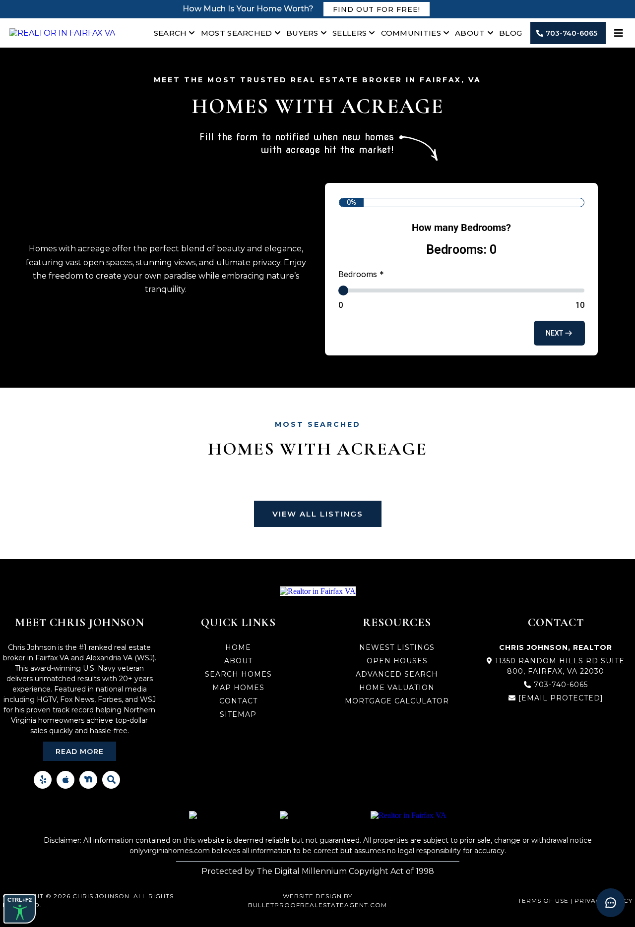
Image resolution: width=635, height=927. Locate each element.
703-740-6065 (561, 684)
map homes (238, 687)
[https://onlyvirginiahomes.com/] (62, 33)
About (470, 33)
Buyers (302, 33)
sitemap (238, 714)
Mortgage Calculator (397, 700)
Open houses (397, 660)
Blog (510, 33)
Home (238, 647)
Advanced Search (397, 674)
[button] (559, 333)
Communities (411, 33)
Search (170, 33)
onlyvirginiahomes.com (169, 850)
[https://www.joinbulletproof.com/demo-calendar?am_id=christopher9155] (408, 815)
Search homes (238, 674)
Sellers (349, 33)
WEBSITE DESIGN (312, 896)
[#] (620, 33)
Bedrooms (361, 274)
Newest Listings (397, 647)
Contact (238, 700)
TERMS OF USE (543, 900)
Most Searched (236, 33)
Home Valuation (397, 687)
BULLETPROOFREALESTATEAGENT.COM (317, 905)
